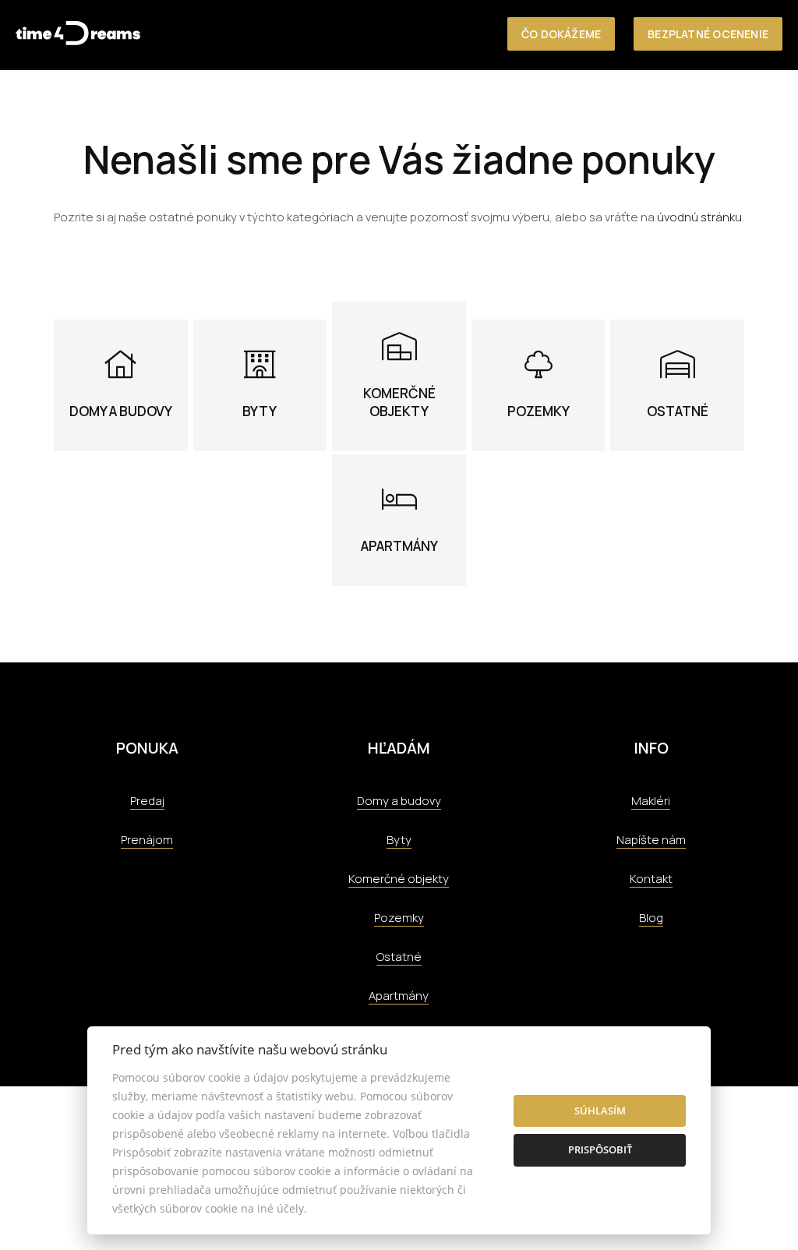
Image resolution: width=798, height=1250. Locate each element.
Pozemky (399, 917)
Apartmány (399, 995)
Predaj (147, 801)
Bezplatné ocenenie (708, 33)
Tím (630, 102)
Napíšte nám (651, 840)
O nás (451, 102)
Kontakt (756, 102)
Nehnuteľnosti (373, 102)
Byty (399, 840)
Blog (651, 917)
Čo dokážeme (561, 33)
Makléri (650, 801)
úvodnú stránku (699, 217)
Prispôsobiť (600, 1149)
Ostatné (399, 956)
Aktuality (685, 102)
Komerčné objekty (398, 878)
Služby (503, 102)
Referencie (571, 102)
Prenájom (147, 840)
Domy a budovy (399, 801)
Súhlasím (600, 1110)
